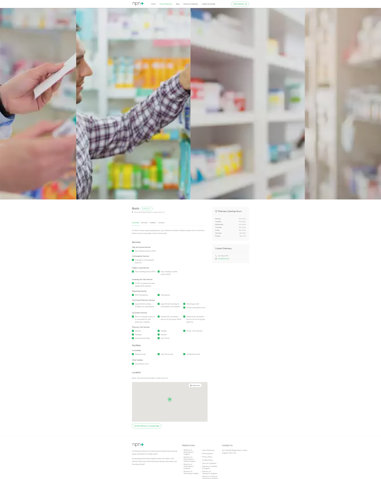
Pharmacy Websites (190, 4)
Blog (177, 4)
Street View (196, 385)
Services (144, 223)
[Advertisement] (230, 277)
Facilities (153, 223)
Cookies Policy (207, 460)
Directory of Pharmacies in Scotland (189, 466)
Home (153, 4)
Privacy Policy (207, 457)
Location (161, 223)
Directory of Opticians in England (209, 472)
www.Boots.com (223, 259)
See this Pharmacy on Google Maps (146, 426)
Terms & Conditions (209, 463)
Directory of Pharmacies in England (189, 452)
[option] (247, 103)
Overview (135, 223)
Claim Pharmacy (239, 4)
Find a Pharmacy (166, 4)
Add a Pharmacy (208, 450)
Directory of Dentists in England (209, 467)
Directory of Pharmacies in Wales (191, 472)
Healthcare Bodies (208, 4)
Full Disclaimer (207, 454)
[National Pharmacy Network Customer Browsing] (133, 103)
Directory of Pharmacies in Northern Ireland (189, 459)
